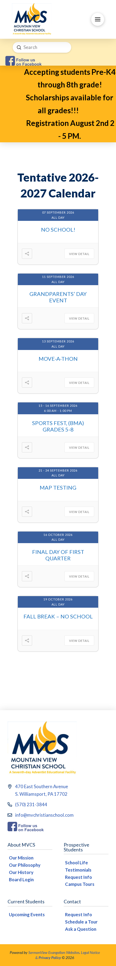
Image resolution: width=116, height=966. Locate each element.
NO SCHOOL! (58, 229)
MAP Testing (58, 487)
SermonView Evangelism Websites (53, 952)
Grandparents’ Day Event (58, 297)
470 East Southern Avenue (41, 786)
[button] (97, 19)
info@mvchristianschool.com (44, 815)
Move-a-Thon (58, 358)
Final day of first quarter (58, 555)
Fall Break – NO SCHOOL (58, 616)
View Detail (79, 254)
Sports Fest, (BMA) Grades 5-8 (58, 426)
